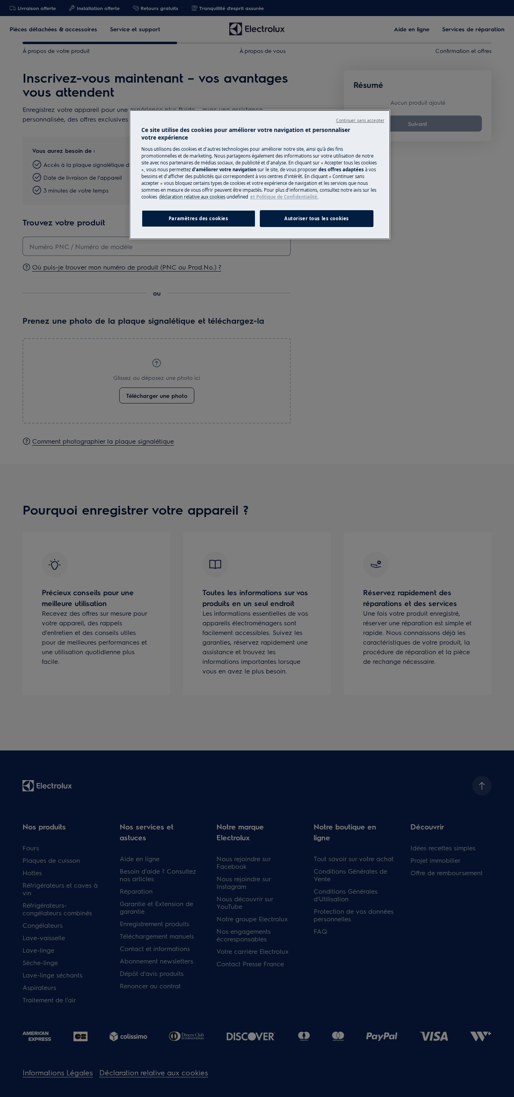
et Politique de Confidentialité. (284, 197)
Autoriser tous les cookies (316, 218)
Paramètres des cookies (198, 218)
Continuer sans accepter (360, 120)
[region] (259, 175)
